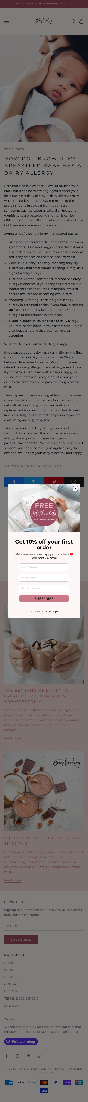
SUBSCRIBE (44, 599)
